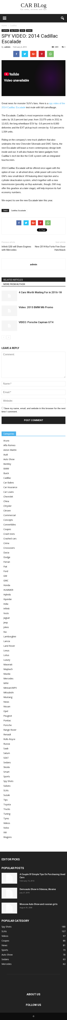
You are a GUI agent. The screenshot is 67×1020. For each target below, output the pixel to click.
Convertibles (9, 524)
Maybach (8, 669)
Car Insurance (10, 487)
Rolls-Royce (9, 739)
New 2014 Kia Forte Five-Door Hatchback (50, 248)
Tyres (6, 818)
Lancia (6, 641)
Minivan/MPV (10, 687)
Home (4, 25)
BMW (6, 468)
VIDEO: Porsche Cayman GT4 (36, 322)
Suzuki (6, 795)
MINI (5, 683)
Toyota (7, 804)
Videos (29, 30)
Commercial (9, 515)
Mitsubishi (8, 692)
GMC (5, 580)
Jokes (6, 627)
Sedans (7, 762)
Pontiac (7, 720)
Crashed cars (10, 538)
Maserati (7, 664)
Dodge (6, 557)
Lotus (6, 655)
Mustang (7, 697)
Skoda (6, 767)
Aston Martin (10, 449)
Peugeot (7, 715)
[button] (62, 18)
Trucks (6, 809)
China (6, 501)
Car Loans (8, 491)
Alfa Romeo (9, 445)
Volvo (6, 827)
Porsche (7, 725)
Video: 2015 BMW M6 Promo (36, 307)
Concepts (8, 519)
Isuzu (6, 613)
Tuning (6, 813)
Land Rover (9, 645)
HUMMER (8, 589)
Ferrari (6, 561)
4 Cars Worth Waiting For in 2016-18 (40, 292)
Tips (5, 799)
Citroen (7, 510)
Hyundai (7, 599)
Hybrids (7, 594)
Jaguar (6, 617)
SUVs (22, 30)
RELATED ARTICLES (13, 280)
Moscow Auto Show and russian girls (38, 904)
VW (5, 832)
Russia (6, 743)
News (6, 701)
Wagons (7, 837)
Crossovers (9, 547)
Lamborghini (9, 636)
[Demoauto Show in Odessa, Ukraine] (9, 893)
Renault (7, 734)
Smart (6, 771)
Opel (5, 711)
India (5, 603)
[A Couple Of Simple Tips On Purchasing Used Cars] (9, 878)
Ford (5, 571)
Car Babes (8, 482)
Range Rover (9, 729)
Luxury (6, 659)
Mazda (6, 673)
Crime (6, 543)
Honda (6, 585)
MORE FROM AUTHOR (14, 284)
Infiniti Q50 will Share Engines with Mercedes (16, 248)
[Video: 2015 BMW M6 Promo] (9, 311)
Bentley (7, 463)
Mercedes (8, 678)
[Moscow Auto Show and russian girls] (9, 908)
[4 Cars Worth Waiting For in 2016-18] (9, 296)
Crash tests (9, 533)
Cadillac (5, 30)
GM (5, 575)
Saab (5, 748)
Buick (6, 473)
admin (7, 47)
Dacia (6, 552)
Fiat (5, 566)
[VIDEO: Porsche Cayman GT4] (9, 325)
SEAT (6, 757)
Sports (6, 776)
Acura (6, 440)
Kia (5, 631)
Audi (5, 454)
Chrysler (7, 505)
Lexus (6, 650)
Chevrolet (8, 496)
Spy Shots (14, 30)
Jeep (5, 622)
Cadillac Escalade (18, 210)
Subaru (6, 785)
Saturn (6, 753)
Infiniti (6, 608)
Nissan (6, 706)
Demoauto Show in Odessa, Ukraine (38, 889)
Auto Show (8, 459)
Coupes (7, 529)
